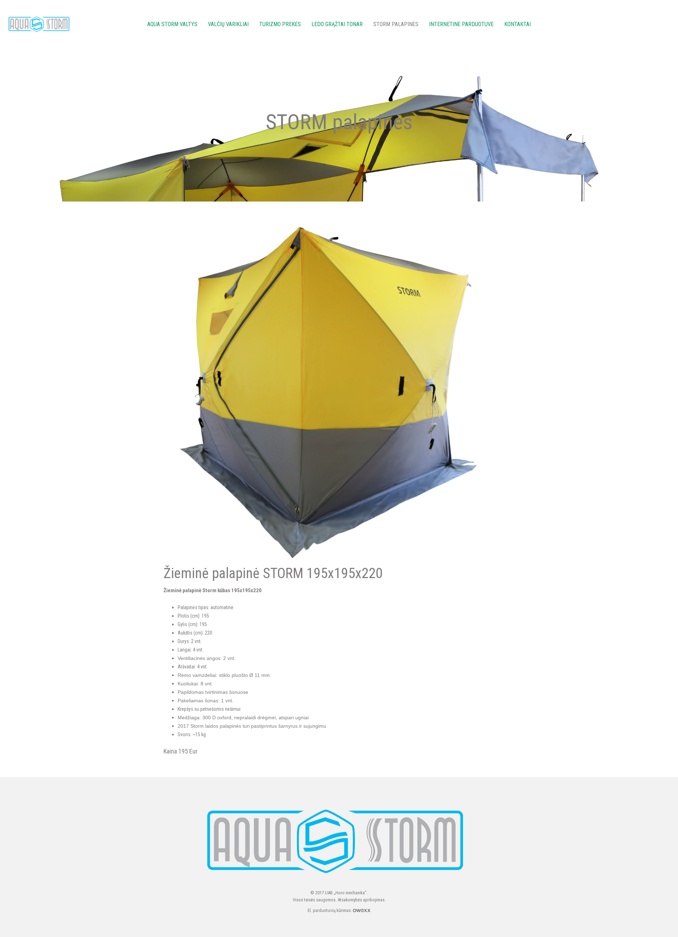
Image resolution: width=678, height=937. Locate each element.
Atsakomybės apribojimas (361, 899)
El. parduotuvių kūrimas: (330, 910)
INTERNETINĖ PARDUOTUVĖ (461, 24)
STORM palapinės (395, 24)
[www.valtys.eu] (40, 24)
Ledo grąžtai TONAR (337, 24)
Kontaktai (517, 24)
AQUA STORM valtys (172, 24)
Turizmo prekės (280, 24)
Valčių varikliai (228, 24)
